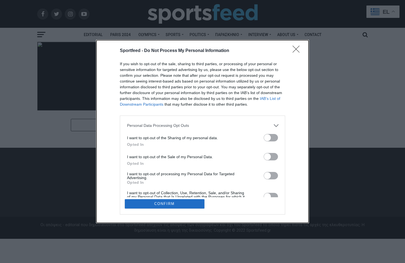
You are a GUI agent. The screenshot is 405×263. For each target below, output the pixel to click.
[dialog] (202, 131)
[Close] (298, 51)
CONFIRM (164, 204)
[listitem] (202, 125)
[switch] (271, 137)
